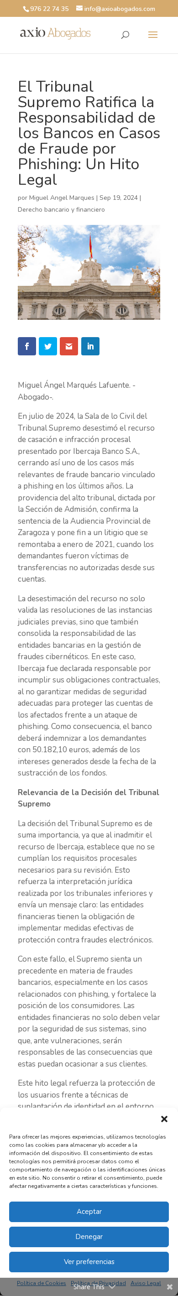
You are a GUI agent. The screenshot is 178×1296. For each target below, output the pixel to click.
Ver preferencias (89, 1261)
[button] (164, 1119)
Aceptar (89, 1211)
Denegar (89, 1236)
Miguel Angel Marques (61, 197)
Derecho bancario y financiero (61, 209)
